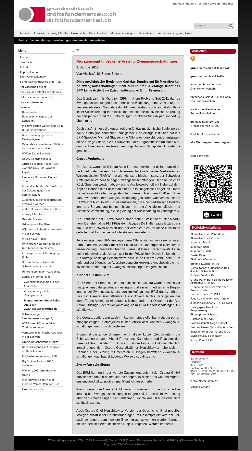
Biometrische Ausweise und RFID (40, 81)
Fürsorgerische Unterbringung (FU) (41, 255)
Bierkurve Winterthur (203, 259)
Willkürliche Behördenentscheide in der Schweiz (42, 231)
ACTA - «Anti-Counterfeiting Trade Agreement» (39, 325)
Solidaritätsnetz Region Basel (208, 322)
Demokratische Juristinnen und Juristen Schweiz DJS (209, 269)
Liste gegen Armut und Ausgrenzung (204, 309)
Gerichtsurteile (98, 33)
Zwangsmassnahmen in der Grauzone (41, 283)
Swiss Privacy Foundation (206, 335)
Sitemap (227, 3)
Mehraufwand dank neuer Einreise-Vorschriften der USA (40, 381)
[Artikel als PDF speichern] (77, 51)
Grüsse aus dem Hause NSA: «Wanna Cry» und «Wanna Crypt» (40, 168)
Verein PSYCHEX (201, 340)
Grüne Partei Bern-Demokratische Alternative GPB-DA (211, 281)
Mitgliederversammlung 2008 (40, 356)
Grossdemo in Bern (34, 389)
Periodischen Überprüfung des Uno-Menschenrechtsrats (41, 246)
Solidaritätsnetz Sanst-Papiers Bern (212, 327)
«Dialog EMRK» (58, 33)
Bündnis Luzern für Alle (204, 263)
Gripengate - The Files (36, 224)
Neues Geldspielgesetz (36, 158)
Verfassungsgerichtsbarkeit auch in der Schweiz (42, 334)
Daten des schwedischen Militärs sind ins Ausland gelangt (42, 146)
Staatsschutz (28, 62)
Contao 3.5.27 (117, 440)
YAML (81, 440)
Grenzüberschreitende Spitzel (40, 341)
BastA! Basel (198, 255)
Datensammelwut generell (36, 97)
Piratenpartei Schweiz (203, 314)
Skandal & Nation (33, 219)
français (178, 3)
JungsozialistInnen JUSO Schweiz (211, 302)
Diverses (25, 107)
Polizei (24, 67)
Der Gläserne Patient (33, 86)
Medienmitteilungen (123, 33)
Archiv (22, 40)
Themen (39, 33)
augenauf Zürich (200, 250)
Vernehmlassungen (170, 33)
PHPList (174, 440)
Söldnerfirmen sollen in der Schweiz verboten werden (39, 264)
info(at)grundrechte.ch (204, 380)
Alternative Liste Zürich (204, 238)
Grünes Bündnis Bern (203, 275)
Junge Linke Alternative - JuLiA (209, 298)
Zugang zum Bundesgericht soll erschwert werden (41, 201)
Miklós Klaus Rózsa (34, 238)
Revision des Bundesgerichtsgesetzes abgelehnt (37, 116)
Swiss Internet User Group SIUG (210, 331)
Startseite (24, 33)
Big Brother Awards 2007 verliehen (37, 363)
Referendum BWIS (202, 318)
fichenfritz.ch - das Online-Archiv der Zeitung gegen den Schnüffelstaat (42, 190)
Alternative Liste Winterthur (207, 234)
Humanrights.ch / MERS (205, 294)
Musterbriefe (146, 33)
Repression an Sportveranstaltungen (33, 74)
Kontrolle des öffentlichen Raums (40, 91)
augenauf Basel (200, 242)
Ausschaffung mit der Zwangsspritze (37, 293)
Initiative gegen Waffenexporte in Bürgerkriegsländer (42, 127)
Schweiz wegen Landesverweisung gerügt (38, 316)
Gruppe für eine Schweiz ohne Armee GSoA (209, 288)
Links (188, 33)
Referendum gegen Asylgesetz (41, 271)
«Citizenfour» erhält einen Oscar (42, 209)
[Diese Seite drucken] (73, 51)
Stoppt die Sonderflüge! (36, 276)
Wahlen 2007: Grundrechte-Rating (39, 372)
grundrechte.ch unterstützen (85, 40)
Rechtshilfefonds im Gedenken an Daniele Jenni (41, 349)
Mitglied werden (209, 3)
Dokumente (78, 33)
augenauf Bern (199, 246)
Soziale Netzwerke (31, 102)
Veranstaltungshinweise (47, 40)
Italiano (191, 3)
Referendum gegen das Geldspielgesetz (37, 137)
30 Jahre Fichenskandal (205, 134)
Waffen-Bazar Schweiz (36, 153)
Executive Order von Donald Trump (39, 179)
